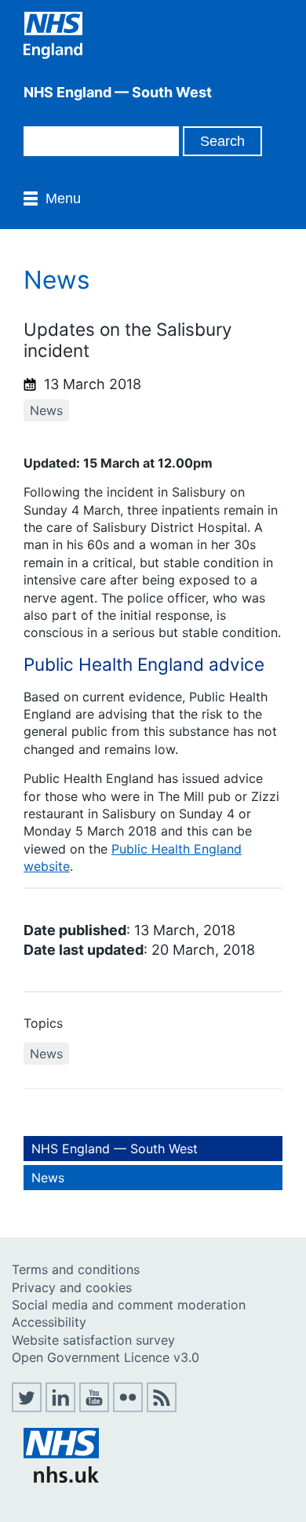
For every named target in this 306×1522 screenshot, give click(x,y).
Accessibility (49, 1322)
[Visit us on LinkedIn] (60, 1407)
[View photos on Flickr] (128, 1407)
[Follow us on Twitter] (27, 1407)
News (46, 410)
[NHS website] (61, 1478)
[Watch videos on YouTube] (94, 1407)
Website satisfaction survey (93, 1340)
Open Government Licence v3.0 (105, 1357)
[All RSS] (162, 1407)
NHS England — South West (114, 1148)
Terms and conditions (76, 1269)
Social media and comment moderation (129, 1305)
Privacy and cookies (72, 1287)
